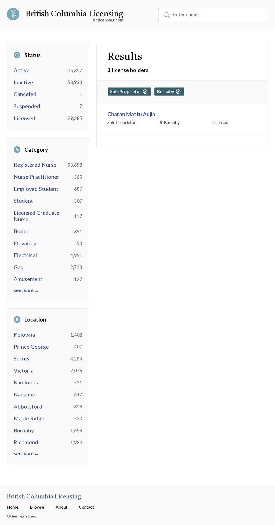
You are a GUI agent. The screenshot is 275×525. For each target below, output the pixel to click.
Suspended (27, 106)
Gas (18, 267)
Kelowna (24, 334)
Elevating (25, 243)
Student (23, 200)
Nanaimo (24, 394)
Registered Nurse (35, 164)
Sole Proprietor (126, 91)
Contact (86, 506)
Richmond (26, 442)
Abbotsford (28, 406)
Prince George (31, 346)
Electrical (25, 255)
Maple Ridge (29, 418)
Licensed (24, 118)
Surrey (22, 358)
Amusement (28, 279)
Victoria (24, 370)
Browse (37, 506)
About (61, 506)
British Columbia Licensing (74, 14)
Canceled (25, 94)
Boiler (21, 231)
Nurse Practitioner (36, 176)
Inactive (23, 82)
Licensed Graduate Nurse (36, 216)
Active (22, 70)
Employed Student (36, 188)
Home (12, 506)
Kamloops (26, 382)
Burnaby (24, 430)
